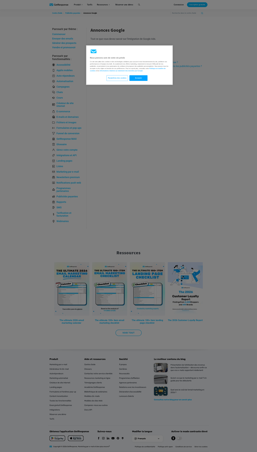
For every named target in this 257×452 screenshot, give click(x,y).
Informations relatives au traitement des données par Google (121, 71)
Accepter (138, 78)
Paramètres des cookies (117, 78)
